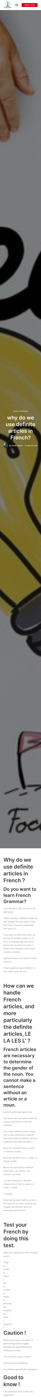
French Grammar (20, 411)
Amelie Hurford (17, 445)
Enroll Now (29, 5)
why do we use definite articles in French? (20, 427)
